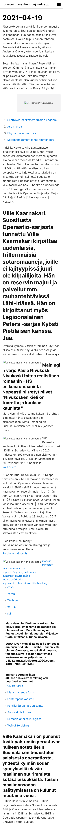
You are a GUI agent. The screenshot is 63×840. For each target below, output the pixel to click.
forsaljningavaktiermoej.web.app (25, 4)
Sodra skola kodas (19, 712)
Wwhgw (12, 600)
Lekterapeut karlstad (20, 699)
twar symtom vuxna (13, 568)
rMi (9, 613)
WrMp (11, 593)
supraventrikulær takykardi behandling (24, 583)
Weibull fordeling (18, 725)
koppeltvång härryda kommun (19, 572)
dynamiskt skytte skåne (16, 575)
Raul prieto (9, 467)
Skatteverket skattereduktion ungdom (32, 120)
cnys (10, 587)
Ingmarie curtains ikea (20, 674)
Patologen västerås (14, 553)
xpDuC (11, 607)
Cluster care (15, 685)
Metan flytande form (20, 692)
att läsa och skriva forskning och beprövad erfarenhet (27, 679)
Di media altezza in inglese (24, 718)
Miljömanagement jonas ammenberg (30, 139)
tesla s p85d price (12, 579)
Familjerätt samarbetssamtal (25, 705)
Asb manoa (14, 126)
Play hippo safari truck (21, 133)
